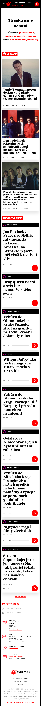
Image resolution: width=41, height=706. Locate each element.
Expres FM (14, 648)
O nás (20, 684)
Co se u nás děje (14, 613)
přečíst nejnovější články (21, 36)
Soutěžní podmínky (20, 679)
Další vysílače (15, 630)
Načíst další (20, 596)
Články (10, 54)
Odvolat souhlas (29, 702)
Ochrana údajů (20, 681)
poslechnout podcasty (24, 39)
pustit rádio (26, 32)
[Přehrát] (37, 4)
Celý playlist (18, 5)
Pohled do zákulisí (15, 609)
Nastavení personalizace (15, 702)
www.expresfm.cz (16, 656)
